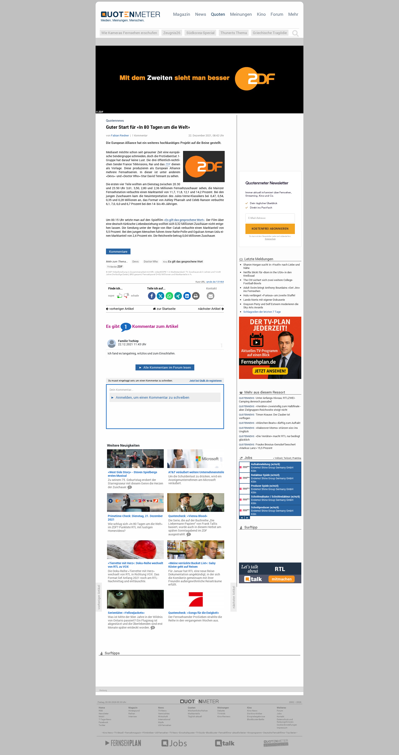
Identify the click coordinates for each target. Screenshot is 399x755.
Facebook (103, 722)
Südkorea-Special (200, 32)
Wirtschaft (163, 716)
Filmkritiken (148, 732)
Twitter (102, 725)
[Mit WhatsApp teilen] (169, 296)
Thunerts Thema (233, 32)
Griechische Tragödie (270, 32)
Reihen (131, 713)
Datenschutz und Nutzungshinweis (285, 720)
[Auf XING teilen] (178, 296)
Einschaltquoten (187, 732)
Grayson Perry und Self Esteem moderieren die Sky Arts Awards (270, 305)
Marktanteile (194, 713)
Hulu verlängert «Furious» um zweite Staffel (269, 295)
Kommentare (118, 251)
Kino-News (252, 710)
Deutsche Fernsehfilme (274, 732)
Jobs (279, 713)
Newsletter (103, 713)
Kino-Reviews (223, 716)
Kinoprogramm (255, 732)
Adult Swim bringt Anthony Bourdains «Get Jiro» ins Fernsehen (271, 289)
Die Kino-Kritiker (254, 713)
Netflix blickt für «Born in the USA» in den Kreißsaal (267, 273)
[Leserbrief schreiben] (210, 296)
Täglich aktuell (195, 716)
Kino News (108, 732)
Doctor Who (151, 261)
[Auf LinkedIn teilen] (186, 296)
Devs (135, 261)
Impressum (282, 727)
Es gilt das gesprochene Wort (183, 261)
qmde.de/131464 (215, 281)
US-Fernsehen (164, 725)
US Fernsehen (161, 732)
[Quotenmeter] (130, 16)
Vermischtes (164, 713)
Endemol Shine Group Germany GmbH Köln (272, 467)
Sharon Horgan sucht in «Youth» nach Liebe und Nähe (271, 266)
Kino (261, 14)
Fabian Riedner (120, 135)
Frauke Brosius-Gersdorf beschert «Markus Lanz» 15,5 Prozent (267, 446)
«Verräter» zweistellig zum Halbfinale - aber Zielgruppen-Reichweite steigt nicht (270, 407)
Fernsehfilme (225, 732)
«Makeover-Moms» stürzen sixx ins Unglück (268, 429)
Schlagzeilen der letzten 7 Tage (262, 312)
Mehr (293, 14)
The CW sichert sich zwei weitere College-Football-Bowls (268, 281)
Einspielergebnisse (256, 716)
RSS (101, 710)
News (200, 14)
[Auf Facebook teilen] (151, 296)
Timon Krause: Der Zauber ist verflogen (264, 416)
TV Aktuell (119, 732)
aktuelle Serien (239, 732)
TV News (174, 732)
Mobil (101, 716)
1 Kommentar (139, 135)
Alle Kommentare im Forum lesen (165, 367)
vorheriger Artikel (121, 309)
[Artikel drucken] (195, 296)
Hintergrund (134, 710)
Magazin (181, 14)
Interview (132, 716)
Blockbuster (211, 732)
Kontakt (280, 716)
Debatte (221, 710)
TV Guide (200, 732)
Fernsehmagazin (133, 732)
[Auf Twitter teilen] (160, 296)
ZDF (168, 164)
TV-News (162, 710)
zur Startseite (166, 309)
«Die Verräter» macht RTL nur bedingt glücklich (269, 437)
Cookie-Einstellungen (287, 724)
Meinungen (241, 14)
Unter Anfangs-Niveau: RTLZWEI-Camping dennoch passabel (267, 399)
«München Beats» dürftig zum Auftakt (269, 423)
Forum (277, 14)
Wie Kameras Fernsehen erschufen (129, 32)
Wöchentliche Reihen (198, 710)
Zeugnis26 (171, 32)
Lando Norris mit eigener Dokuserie (264, 300)
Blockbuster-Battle (255, 719)
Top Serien (291, 732)
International (164, 719)
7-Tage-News (105, 719)
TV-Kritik (221, 713)
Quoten (218, 14)
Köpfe (161, 722)
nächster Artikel (209, 309)
